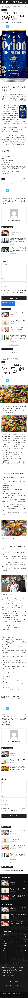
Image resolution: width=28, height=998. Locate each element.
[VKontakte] (21, 986)
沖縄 (3, 183)
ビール (10, 180)
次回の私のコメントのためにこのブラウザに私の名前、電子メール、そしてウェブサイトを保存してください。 (13, 292)
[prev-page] (2, 256)
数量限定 (23, 180)
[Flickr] (14, 986)
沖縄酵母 (7, 183)
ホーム (2, 6)
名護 (20, 180)
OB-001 (7, 178)
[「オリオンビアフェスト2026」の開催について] (5, 314)
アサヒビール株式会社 (21, 178)
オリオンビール (5, 180)
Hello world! (20, 353)
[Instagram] (17, 986)
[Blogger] (6, 986)
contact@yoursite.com (12, 975)
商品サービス (8, 6)
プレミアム (15, 180)
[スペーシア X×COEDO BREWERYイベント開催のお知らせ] (5, 322)
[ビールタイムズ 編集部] (2, 22)
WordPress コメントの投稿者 (7, 353)
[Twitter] (7, 26)
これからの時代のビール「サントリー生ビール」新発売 (21, 200)
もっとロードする (13, 344)
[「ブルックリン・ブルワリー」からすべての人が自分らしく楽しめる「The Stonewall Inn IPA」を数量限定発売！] (5, 249)
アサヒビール (12, 178)
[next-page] (5, 256)
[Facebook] (10, 986)
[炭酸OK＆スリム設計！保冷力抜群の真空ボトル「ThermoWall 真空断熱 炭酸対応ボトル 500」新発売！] (5, 240)
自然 (11, 183)
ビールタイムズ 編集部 (9, 22)
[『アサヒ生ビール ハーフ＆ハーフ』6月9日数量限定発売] (5, 233)
